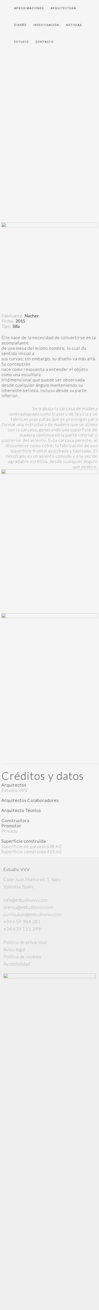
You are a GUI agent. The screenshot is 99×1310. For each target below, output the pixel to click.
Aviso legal (14, 949)
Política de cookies (22, 956)
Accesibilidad (16, 964)
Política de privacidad (25, 942)
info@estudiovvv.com (25, 900)
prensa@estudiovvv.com (28, 907)
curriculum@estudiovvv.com (32, 914)
